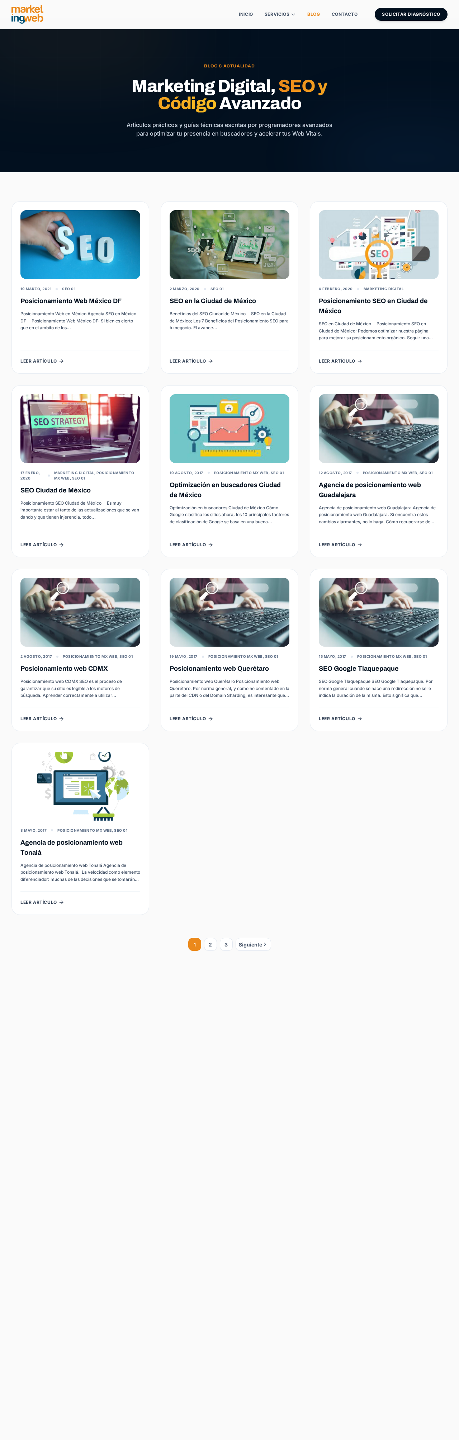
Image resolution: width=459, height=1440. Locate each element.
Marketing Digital (384, 289)
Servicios (277, 14)
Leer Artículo (38, 361)
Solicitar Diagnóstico (411, 14)
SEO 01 (68, 289)
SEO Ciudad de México (55, 490)
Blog (313, 14)
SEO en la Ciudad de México (213, 300)
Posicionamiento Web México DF (71, 300)
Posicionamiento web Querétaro (219, 668)
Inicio (246, 14)
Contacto (345, 14)
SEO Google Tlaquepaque (359, 668)
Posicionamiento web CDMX (64, 668)
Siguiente (250, 944)
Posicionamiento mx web (241, 473)
